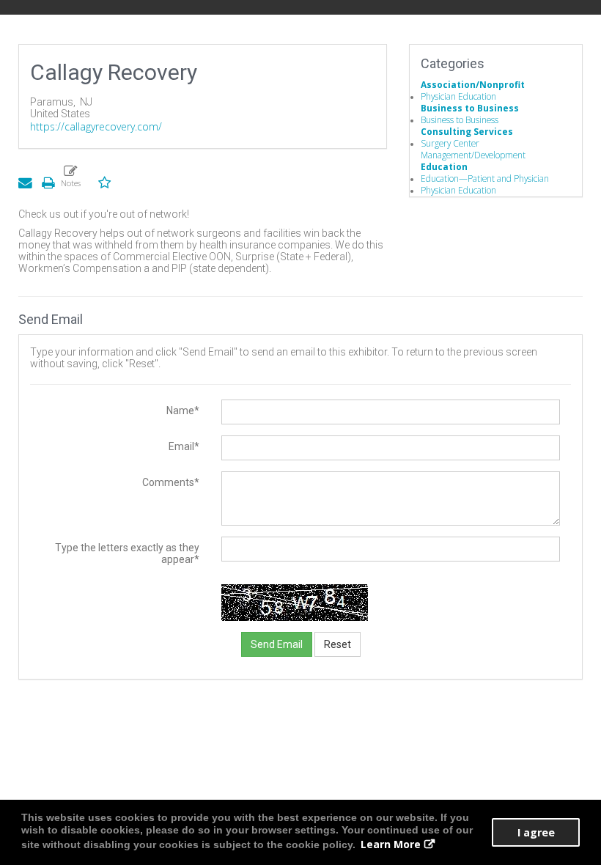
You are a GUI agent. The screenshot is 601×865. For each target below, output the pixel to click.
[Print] (47, 182)
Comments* (170, 482)
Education (444, 166)
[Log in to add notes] (70, 175)
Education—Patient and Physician (485, 178)
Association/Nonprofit (473, 84)
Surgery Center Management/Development (473, 149)
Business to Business (470, 108)
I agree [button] (536, 832)
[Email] (25, 182)
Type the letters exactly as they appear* (127, 553)
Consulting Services (467, 131)
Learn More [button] (391, 844)
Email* (184, 446)
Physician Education (458, 96)
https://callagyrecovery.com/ (96, 126)
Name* (182, 410)
